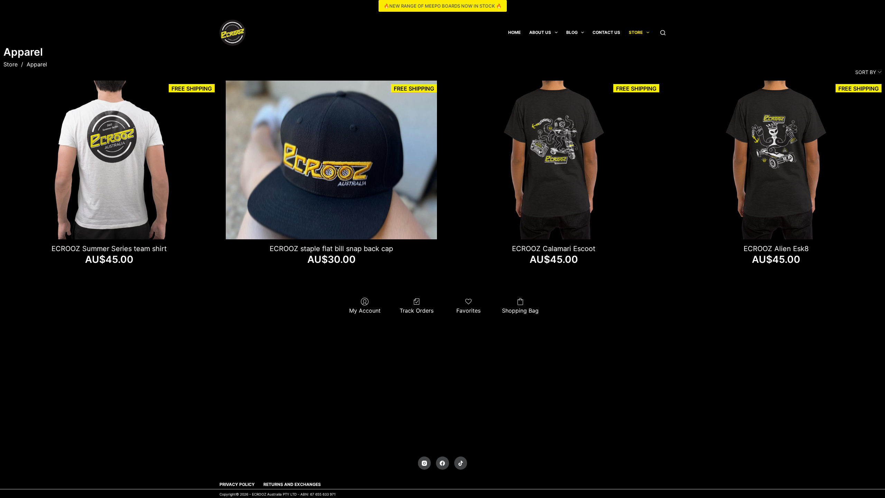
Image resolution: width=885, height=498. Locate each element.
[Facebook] (442, 463)
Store (636, 32)
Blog (572, 32)
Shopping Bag (520, 310)
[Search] (662, 32)
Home (514, 32)
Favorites (468, 310)
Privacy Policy (237, 484)
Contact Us (606, 32)
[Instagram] (424, 463)
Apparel (37, 64)
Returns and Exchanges (292, 484)
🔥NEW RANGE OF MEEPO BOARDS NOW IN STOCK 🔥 (443, 6)
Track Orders (417, 310)
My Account (365, 310)
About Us (540, 32)
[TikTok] (460, 463)
